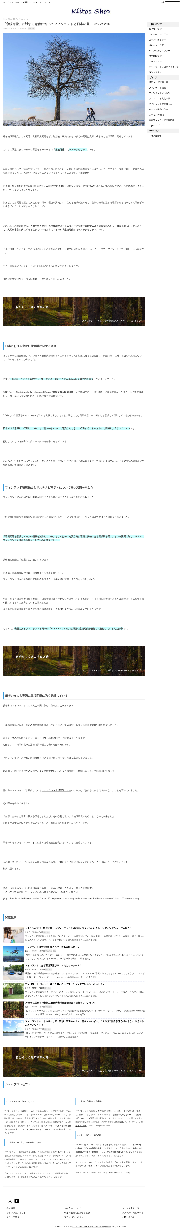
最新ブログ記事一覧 (157, 82)
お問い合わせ (154, 135)
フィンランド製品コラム (159, 104)
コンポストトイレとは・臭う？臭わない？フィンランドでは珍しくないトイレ (65, 984)
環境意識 (31, 28)
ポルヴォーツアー (156, 45)
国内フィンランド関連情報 (160, 120)
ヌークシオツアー (156, 40)
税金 (54, 951)
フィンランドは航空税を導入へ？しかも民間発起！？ (52, 947)
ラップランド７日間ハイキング (163, 67)
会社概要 (11, 1208)
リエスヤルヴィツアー (158, 50)
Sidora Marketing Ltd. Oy (101, 1227)
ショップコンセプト (16, 1213)
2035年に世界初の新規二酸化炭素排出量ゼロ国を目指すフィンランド (60, 1002)
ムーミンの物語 (155, 114)
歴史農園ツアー (155, 56)
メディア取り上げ (130, 1208)
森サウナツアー (155, 29)
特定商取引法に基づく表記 (77, 1213)
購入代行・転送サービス (134, 1213)
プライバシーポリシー (75, 1217)
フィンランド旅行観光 (158, 93)
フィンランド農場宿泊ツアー (56, 790)
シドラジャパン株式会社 (81, 1227)
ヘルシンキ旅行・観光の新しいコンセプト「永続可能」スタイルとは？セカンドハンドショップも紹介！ (78, 928)
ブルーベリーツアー (157, 34)
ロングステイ (154, 72)
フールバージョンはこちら (118, 1172)
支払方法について (72, 1208)
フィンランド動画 (156, 87)
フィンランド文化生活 (158, 98)
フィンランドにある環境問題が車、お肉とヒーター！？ (53, 965)
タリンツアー (154, 61)
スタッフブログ (155, 125)
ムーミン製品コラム (157, 109)
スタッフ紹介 (13, 1217)
